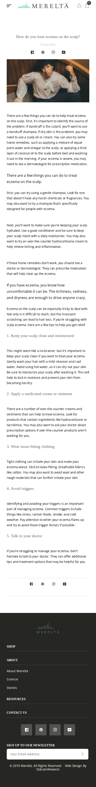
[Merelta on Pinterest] (43, 53)
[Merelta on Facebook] (32, 53)
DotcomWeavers (48, 769)
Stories (12, 688)
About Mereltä (17, 671)
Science (12, 679)
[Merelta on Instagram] (53, 53)
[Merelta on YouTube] (63, 53)
